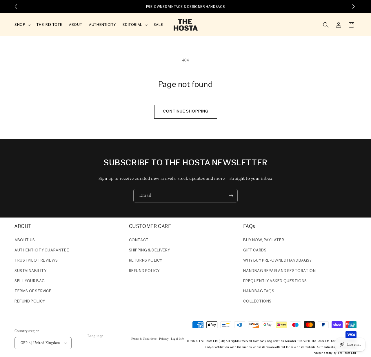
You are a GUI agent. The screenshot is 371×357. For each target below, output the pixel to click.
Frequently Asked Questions (275, 281)
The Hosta (205, 341)
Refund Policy (144, 271)
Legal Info (177, 338)
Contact (139, 240)
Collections (257, 301)
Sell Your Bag (29, 281)
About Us (24, 240)
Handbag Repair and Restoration (279, 271)
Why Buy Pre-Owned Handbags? (277, 260)
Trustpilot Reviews (36, 260)
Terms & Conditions (144, 338)
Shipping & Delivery (149, 250)
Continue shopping (185, 111)
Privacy (163, 338)
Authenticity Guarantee (41, 250)
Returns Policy (145, 260)
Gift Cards (254, 250)
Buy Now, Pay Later (263, 240)
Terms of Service (33, 291)
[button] (22, 25)
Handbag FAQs (258, 291)
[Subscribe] (231, 195)
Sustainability (30, 271)
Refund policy (29, 301)
